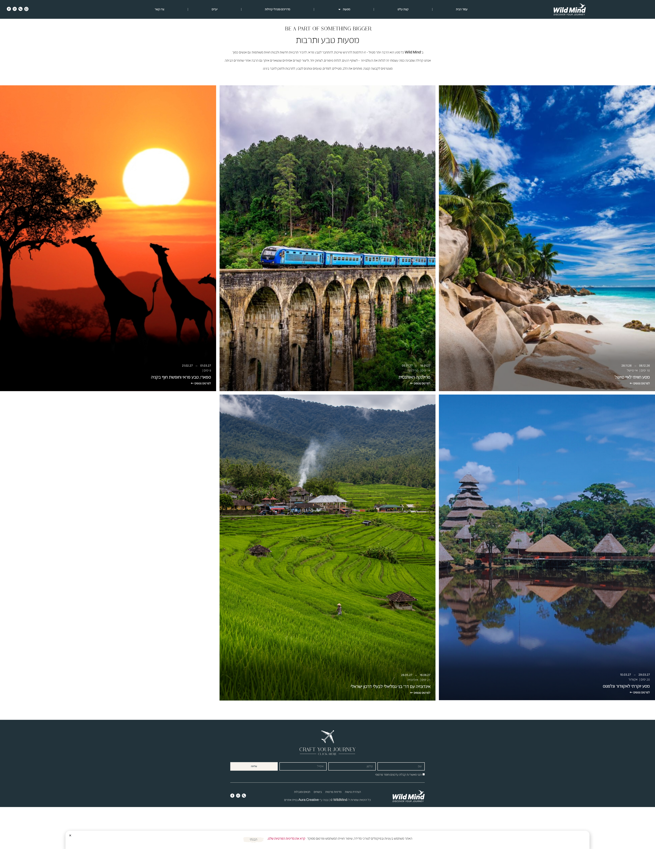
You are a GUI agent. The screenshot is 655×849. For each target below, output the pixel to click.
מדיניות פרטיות (333, 792)
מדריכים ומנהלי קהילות (277, 9)
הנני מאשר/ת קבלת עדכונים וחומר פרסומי (398, 774)
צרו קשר (159, 9)
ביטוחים (318, 792)
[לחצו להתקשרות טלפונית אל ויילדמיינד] (20, 9)
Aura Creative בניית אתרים (301, 800)
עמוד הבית (462, 9)
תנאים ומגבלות (302, 792)
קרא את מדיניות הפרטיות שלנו (286, 838)
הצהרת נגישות (353, 792)
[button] (70, 835)
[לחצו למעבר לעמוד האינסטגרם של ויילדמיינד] (15, 9)
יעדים (214, 9)
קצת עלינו (403, 9)
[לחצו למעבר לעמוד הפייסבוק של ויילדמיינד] (9, 9)
